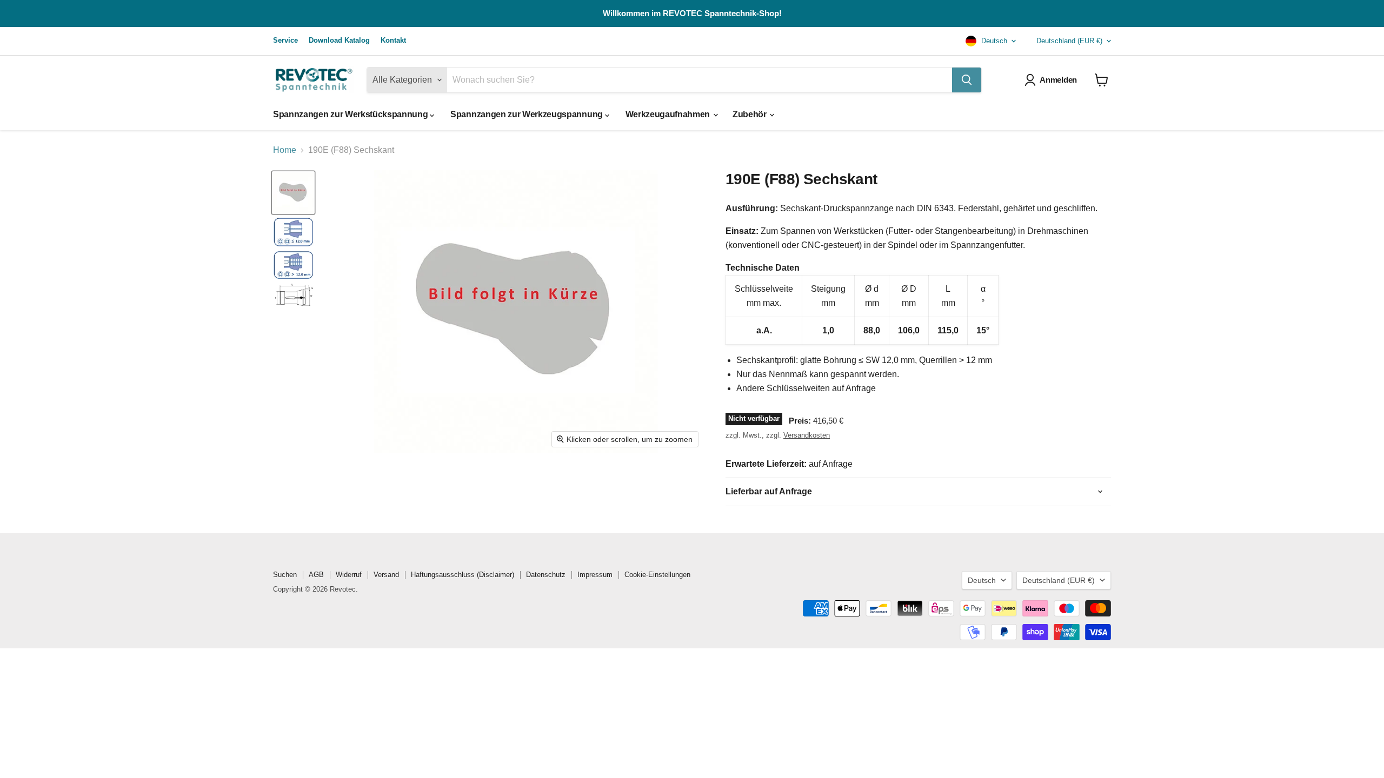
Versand (386, 575)
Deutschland (1069, 41)
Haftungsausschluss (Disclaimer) (462, 575)
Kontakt (393, 40)
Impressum (595, 575)
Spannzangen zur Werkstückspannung (351, 114)
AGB (316, 575)
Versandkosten (806, 435)
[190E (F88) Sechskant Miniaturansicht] (293, 231)
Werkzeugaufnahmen (669, 114)
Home (284, 150)
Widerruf (349, 575)
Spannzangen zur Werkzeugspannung (527, 114)
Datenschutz (545, 575)
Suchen (285, 575)
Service (285, 40)
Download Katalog (339, 40)
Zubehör (750, 114)
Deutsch (993, 41)
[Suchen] (966, 80)
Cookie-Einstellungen (657, 575)
